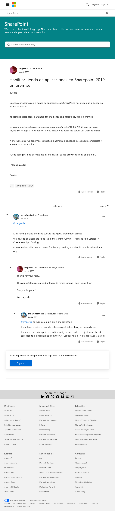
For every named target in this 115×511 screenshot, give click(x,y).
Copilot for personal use (12, 430)
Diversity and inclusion (83, 482)
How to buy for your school (84, 430)
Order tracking (44, 430)
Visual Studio (44, 492)
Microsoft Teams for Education (86, 420)
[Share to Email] (72, 396)
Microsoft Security (10, 463)
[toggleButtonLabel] (107, 13)
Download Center (45, 415)
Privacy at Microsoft (82, 472)
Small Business (9, 492)
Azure (41, 458)
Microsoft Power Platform (13, 477)
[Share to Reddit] (57, 396)
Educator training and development (88, 434)
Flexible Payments (45, 444)
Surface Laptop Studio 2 (12, 420)
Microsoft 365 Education (84, 425)
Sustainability (80, 492)
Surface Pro (8, 410)
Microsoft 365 (9, 472)
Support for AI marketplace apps (51, 472)
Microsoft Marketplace (47, 482)
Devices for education (83, 415)
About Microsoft (81, 463)
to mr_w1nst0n (56, 267)
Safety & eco (83, 503)
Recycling (94, 503)
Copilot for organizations (13, 425)
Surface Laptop (9, 415)
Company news (80, 467)
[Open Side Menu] (7, 4)
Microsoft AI (8, 458)
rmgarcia (23, 68)
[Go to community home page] (14, 4)
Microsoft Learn (45, 467)
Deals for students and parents (86, 439)
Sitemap (7, 503)
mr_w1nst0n (26, 215)
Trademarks (70, 503)
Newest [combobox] (104, 206)
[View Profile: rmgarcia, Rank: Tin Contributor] (13, 70)
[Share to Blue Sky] (62, 396)
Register (95, 4)
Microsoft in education (83, 410)
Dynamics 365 (9, 467)
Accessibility (79, 487)
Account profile (44, 410)
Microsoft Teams (9, 482)
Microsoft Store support (48, 420)
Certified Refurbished (47, 434)
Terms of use (58, 503)
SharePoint (13, 13)
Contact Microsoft (19, 503)
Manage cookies (44, 503)
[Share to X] (52, 396)
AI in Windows (9, 434)
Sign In (104, 4)
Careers (78, 458)
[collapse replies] (7, 215)
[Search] (87, 4)
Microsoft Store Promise (48, 439)
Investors (78, 477)
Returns (42, 425)
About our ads (9, 506)
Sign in (20, 363)
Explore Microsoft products (13, 439)
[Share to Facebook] (47, 396)
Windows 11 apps (10, 444)
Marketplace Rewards (47, 487)
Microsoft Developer (46, 463)
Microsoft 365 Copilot (11, 487)
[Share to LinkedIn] (42, 396)
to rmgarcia (62, 313)
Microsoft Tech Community (49, 477)
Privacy (32, 503)
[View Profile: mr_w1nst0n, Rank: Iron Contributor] (16, 217)
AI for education (81, 444)
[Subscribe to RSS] (67, 396)
